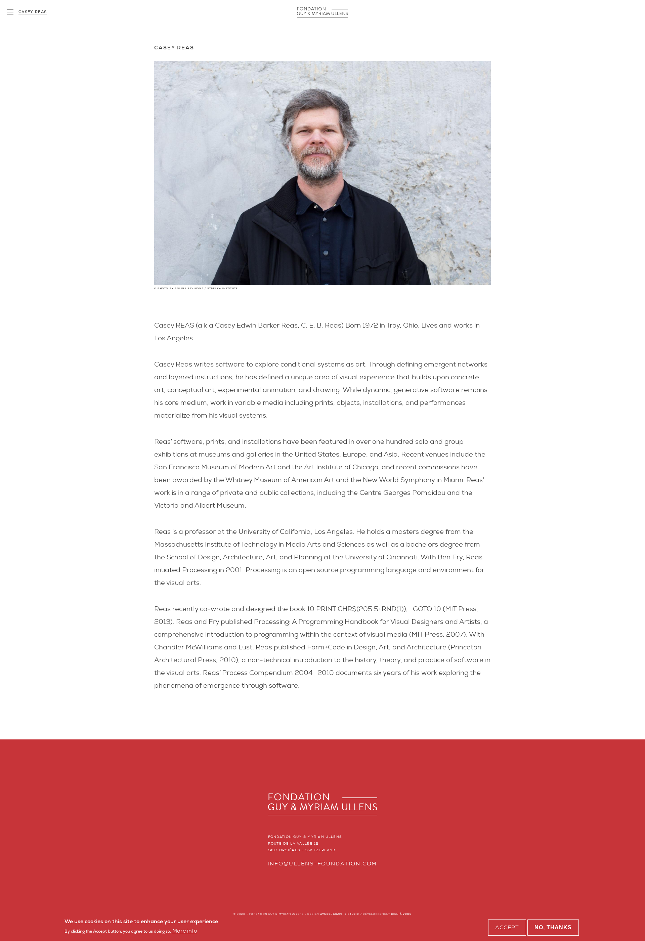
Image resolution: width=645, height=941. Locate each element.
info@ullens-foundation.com (322, 863)
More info (184, 931)
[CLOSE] (10, 12)
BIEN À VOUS (401, 913)
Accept (507, 927)
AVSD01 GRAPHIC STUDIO (339, 913)
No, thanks (553, 927)
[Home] (322, 12)
